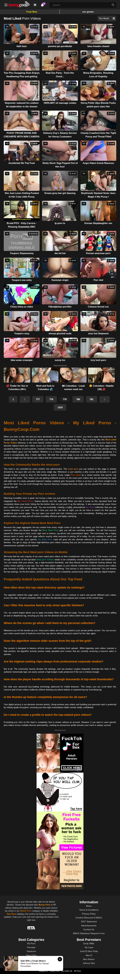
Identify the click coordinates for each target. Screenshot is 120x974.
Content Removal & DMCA (89, 917)
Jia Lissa (89, 947)
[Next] (104, 399)
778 (51, 399)
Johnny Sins (89, 963)
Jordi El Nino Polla (89, 951)
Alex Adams (89, 959)
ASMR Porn (55, 971)
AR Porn (77, 971)
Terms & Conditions (88, 910)
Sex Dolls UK (66, 971)
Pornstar (31, 947)
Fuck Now (31, 11)
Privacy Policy (89, 913)
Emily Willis (88, 943)
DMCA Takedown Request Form (89, 933)
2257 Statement (89, 921)
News (89, 906)
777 (38, 399)
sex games (88, 11)
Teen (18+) (31, 955)
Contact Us (88, 929)
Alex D (89, 955)
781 (91, 399)
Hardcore (31, 951)
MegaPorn (43, 971)
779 (65, 399)
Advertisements (88, 925)
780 (78, 399)
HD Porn (31, 943)
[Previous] (25, 399)
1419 (60, 407)
